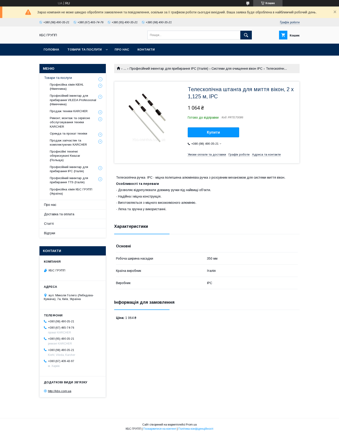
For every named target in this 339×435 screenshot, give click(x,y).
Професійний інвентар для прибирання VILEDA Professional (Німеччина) (73, 100)
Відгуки (49, 233)
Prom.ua (191, 424)
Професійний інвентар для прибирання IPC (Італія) (169, 68)
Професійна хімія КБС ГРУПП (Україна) (71, 191)
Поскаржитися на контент (159, 428)
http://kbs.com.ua (59, 391)
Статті (49, 223)
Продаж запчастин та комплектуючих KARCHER (68, 142)
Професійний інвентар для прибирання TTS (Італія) (69, 180)
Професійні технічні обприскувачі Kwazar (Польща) (65, 156)
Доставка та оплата (59, 214)
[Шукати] (246, 35)
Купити (213, 132)
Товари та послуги (84, 49)
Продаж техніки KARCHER (69, 111)
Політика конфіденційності (195, 428)
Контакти (146, 49)
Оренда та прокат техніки (68, 133)
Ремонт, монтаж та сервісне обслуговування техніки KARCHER (70, 122)
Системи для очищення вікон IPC (236, 68)
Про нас (122, 49)
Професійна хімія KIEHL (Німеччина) (67, 86)
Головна (51, 49)
